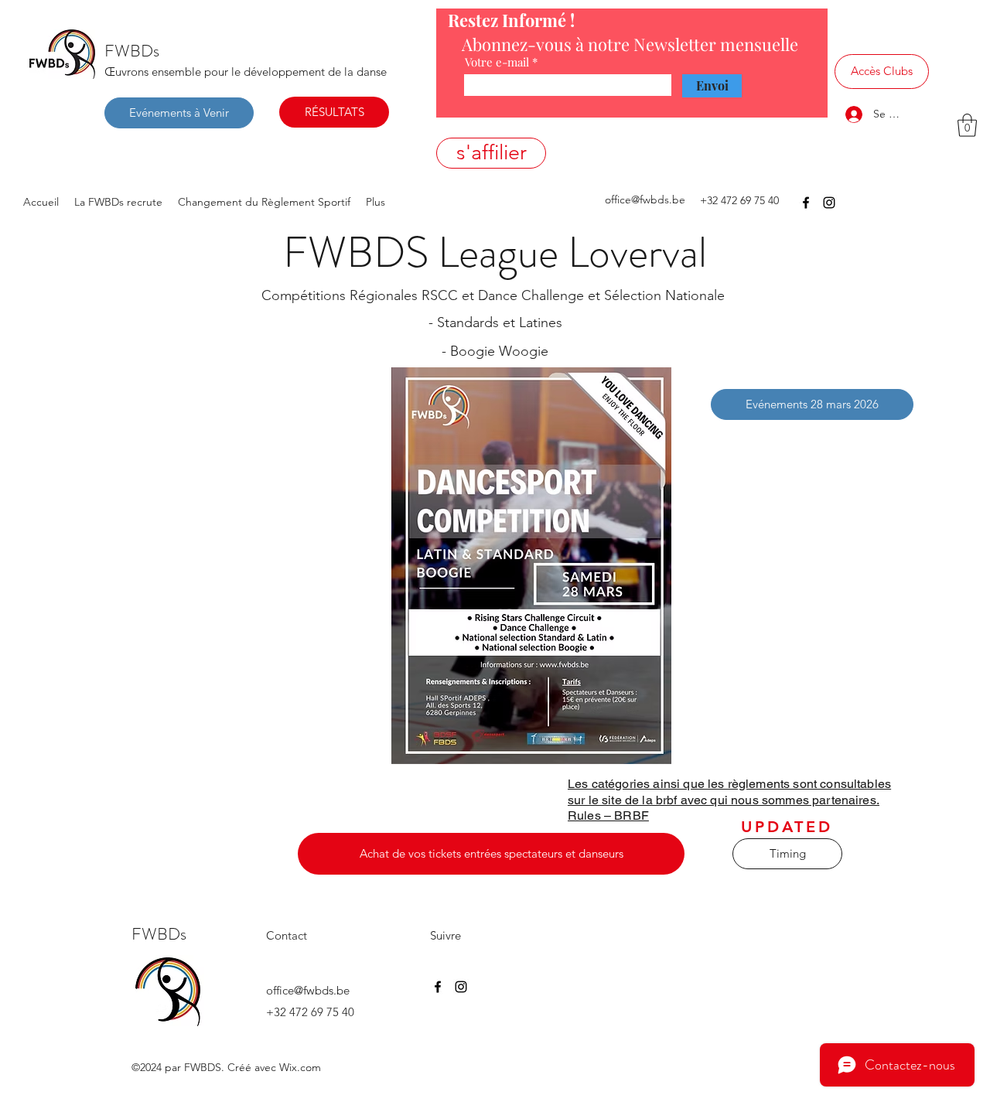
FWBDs (131, 51)
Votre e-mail (497, 62)
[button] (967, 125)
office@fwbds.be (645, 199)
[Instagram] (829, 202)
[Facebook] (806, 202)
